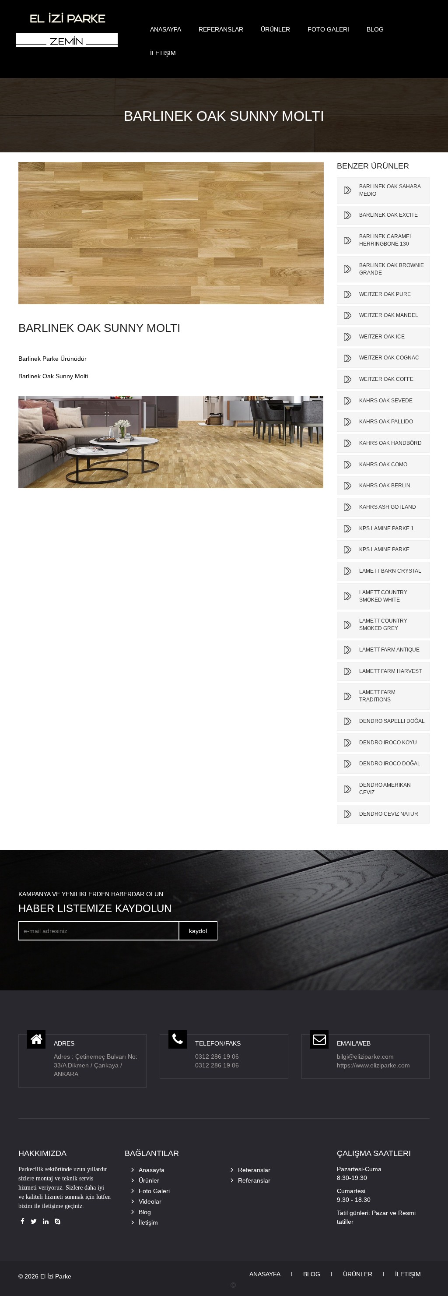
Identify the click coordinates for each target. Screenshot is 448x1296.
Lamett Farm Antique (389, 650)
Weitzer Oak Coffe (386, 379)
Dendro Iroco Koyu (388, 743)
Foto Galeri (328, 29)
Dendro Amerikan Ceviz (385, 789)
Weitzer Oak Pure (385, 294)
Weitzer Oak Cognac (389, 358)
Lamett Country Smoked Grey (383, 624)
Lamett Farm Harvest (390, 671)
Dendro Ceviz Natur (388, 814)
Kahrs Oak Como (383, 464)
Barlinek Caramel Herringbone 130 (386, 240)
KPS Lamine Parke (384, 549)
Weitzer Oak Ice (382, 337)
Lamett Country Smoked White (383, 596)
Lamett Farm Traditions (377, 696)
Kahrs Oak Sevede (386, 401)
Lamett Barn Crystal (390, 571)
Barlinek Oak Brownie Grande (391, 269)
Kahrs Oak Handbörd (390, 443)
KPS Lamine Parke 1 (386, 528)
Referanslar (221, 29)
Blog (375, 29)
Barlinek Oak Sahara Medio (389, 190)
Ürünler (275, 29)
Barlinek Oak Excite (388, 215)
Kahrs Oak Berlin (384, 485)
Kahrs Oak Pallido (386, 422)
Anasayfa (165, 29)
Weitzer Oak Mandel (388, 315)
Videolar (150, 1201)
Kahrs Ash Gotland (387, 507)
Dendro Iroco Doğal (389, 764)
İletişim (163, 52)
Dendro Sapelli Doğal (392, 721)
